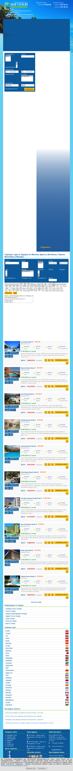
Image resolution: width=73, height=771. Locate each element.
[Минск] (8, 56)
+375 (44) (44, 4)
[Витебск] (40, 267)
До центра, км (42, 278)
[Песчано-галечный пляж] (6, 356)
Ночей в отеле (9, 74)
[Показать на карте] (67, 363)
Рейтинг (51, 269)
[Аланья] (25, 263)
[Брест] (8, 59)
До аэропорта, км (10, 278)
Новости (9, 27)
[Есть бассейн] (11, 356)
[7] (6, 276)
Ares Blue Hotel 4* (27, 342)
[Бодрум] (25, 267)
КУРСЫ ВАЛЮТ (11, 28)
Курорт (24, 261)
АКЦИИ (9, 25)
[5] (6, 273)
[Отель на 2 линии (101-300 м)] (17, 379)
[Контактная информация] (52, 360)
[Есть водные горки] (8, 356)
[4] (6, 271)
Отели (18, 295)
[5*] (16, 62)
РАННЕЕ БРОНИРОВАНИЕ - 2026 (16, 23)
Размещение (9, 83)
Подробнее (45, 247)
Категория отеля (10, 67)
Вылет (50, 346)
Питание (23, 74)
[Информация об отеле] (45, 360)
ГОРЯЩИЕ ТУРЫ (12, 20)
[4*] (16, 64)
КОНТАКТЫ (10, 30)
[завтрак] (27, 80)
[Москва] (8, 57)
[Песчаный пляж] (6, 382)
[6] (6, 274)
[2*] (16, 67)
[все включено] (27, 76)
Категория (41, 269)
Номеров (62, 269)
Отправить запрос (61, 360)
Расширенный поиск (11, 88)
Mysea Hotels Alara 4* (28, 368)
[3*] (16, 65)
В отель (51, 261)
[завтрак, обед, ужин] (27, 77)
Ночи (6, 269)
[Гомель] (8, 60)
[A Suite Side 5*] (19, 302)
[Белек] (25, 266)
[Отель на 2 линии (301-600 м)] (17, 353)
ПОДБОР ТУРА (11, 21)
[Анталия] (25, 264)
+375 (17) (61, 4)
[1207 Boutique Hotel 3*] (19, 297)
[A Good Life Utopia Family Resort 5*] (19, 299)
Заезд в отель (9, 69)
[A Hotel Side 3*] (19, 300)
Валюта (51, 278)
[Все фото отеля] (49, 360)
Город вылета (9, 54)
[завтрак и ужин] (27, 79)
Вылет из (40, 261)
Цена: (23, 360)
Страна (23, 54)
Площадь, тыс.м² (27, 278)
